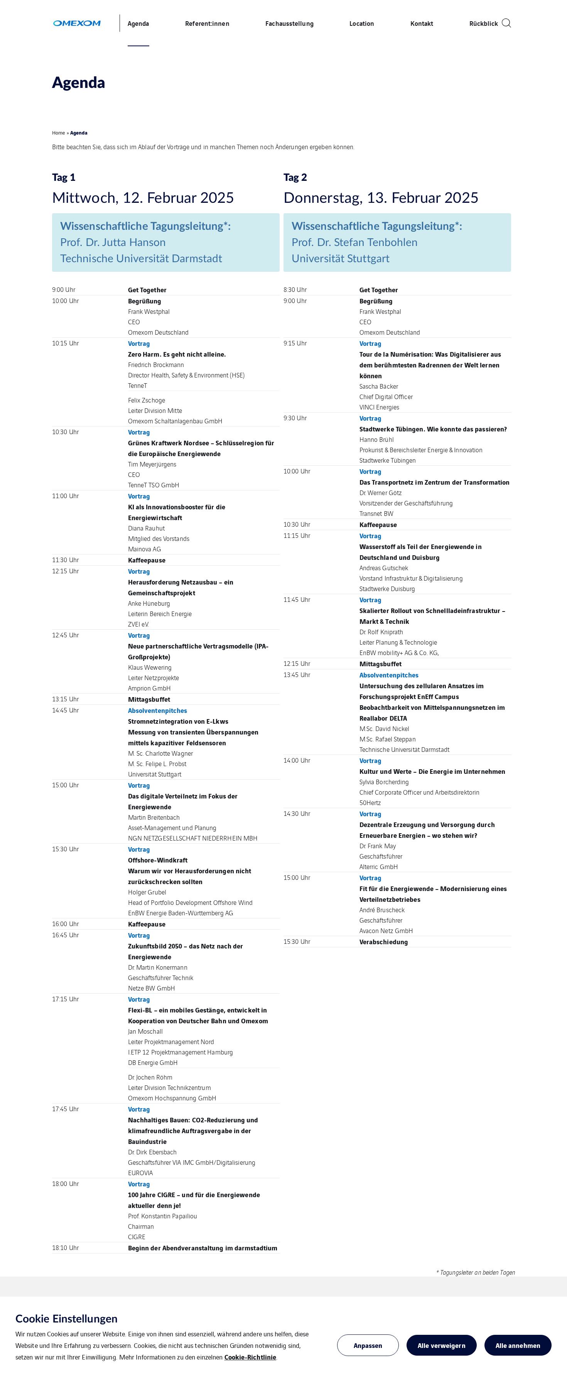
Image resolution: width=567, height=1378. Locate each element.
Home (58, 132)
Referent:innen (207, 23)
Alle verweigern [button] (442, 1345)
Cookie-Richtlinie (250, 1356)
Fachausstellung (289, 23)
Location (361, 23)
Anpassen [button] (368, 1345)
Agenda (138, 23)
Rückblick (483, 23)
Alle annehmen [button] (518, 1345)
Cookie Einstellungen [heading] (66, 1319)
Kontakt (422, 23)
